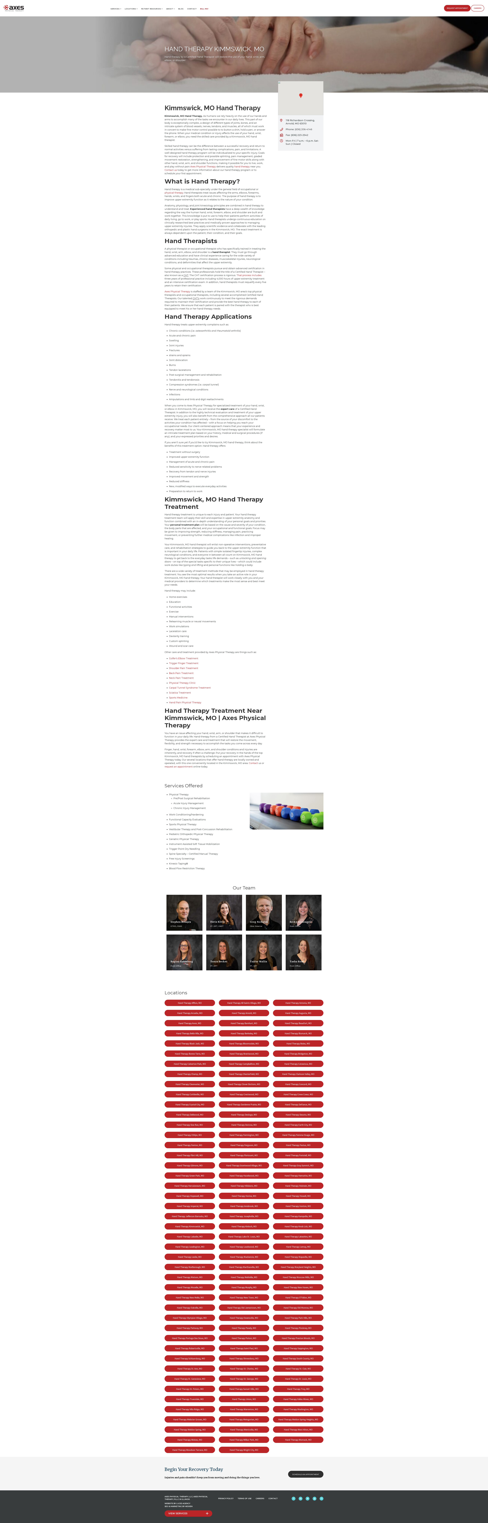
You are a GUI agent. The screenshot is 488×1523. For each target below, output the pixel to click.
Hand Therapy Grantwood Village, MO (244, 1165)
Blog (181, 9)
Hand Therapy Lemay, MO (298, 1246)
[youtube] (314, 1499)
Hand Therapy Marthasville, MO (244, 1267)
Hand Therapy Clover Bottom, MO (244, 1084)
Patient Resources (151, 9)
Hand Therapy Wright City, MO (244, 1449)
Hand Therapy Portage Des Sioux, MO (190, 1338)
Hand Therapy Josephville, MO (244, 1216)
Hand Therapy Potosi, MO (244, 1338)
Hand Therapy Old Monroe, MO (298, 1307)
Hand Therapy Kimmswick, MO (189, 1226)
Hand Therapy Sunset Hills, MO (244, 1389)
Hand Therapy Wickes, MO (189, 1439)
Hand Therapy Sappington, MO (298, 1348)
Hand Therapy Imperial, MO (190, 1206)
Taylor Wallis (258, 961)
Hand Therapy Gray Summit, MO (298, 1165)
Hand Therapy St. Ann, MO (189, 1368)
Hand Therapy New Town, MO (244, 1297)
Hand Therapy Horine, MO (244, 1195)
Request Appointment (457, 8)
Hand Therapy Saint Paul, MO (244, 1348)
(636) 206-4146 (303, 129)
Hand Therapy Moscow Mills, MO (298, 1277)
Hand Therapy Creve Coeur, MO (298, 1094)
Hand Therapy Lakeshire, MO (298, 1236)
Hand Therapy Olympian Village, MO (190, 1317)
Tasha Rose (297, 961)
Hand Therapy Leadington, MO (189, 1246)
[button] (300, 95)
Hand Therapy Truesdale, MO (190, 1399)
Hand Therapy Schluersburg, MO (190, 1358)
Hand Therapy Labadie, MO (190, 1236)
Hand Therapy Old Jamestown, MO (244, 1307)
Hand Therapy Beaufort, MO (298, 1023)
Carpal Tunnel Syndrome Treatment (190, 687)
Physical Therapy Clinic (182, 683)
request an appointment (179, 766)
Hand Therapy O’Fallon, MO (298, 1297)
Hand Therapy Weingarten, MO (243, 1419)
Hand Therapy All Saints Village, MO (244, 1002)
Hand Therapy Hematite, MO (298, 1175)
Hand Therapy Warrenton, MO (244, 1409)
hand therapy (242, 166)
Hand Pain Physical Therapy (185, 702)
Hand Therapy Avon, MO (189, 1023)
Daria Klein (217, 921)
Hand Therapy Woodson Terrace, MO (189, 1449)
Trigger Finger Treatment (183, 663)
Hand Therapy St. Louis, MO (298, 1378)
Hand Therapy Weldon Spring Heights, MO (298, 1419)
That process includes (249, 275)
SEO (166, 1506)
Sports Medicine (178, 697)
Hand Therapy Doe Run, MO (190, 1124)
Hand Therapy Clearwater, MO (190, 1084)
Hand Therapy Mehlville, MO (244, 1277)
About (169, 9)
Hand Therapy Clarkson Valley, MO (298, 1074)
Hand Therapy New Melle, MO (190, 1297)
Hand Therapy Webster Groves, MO (189, 1419)
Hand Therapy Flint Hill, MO (190, 1155)
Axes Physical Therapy (203, 166)
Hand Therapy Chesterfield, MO (244, 1074)
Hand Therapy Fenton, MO (189, 1145)
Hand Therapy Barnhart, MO (244, 1023)
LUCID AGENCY (183, 1503)
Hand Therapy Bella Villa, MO (189, 1033)
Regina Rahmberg (182, 961)
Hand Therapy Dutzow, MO (244, 1124)
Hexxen (189, 1506)
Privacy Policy (225, 1498)
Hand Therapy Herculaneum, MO (189, 1185)
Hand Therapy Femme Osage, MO (298, 1135)
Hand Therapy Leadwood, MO (244, 1246)
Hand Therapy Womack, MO (298, 1439)
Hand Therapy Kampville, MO (298, 1216)
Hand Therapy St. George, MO (244, 1378)
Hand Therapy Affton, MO (190, 1002)
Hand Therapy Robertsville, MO (189, 1348)
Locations (130, 9)
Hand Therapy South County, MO (298, 1358)
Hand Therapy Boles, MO (298, 1043)
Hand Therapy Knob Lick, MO (298, 1226)
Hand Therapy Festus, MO (298, 1145)
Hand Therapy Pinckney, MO (298, 1328)
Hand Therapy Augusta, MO (298, 1013)
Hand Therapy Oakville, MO (190, 1307)
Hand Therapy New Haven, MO (298, 1287)
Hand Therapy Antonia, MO (298, 1002)
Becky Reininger (300, 922)
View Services (177, 1513)
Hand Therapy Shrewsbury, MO (244, 1358)
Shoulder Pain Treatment (183, 668)
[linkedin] (300, 1499)
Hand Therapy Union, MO (244, 1399)
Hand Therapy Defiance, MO (298, 1104)
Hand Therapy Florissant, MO (244, 1155)
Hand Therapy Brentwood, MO (244, 1053)
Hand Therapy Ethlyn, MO (190, 1135)
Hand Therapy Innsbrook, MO (244, 1206)
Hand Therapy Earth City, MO (298, 1124)
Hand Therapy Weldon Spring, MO (190, 1429)
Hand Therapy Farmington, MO (244, 1135)
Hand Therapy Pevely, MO (244, 1328)
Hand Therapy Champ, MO (189, 1074)
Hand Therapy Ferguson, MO (243, 1145)
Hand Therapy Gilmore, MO (190, 1165)
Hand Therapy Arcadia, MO (189, 1013)
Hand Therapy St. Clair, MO (298, 1368)
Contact (192, 9)
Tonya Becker (218, 961)
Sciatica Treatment (180, 692)
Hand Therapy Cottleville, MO (190, 1094)
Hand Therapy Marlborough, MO (190, 1267)
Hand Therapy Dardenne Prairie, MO (244, 1104)
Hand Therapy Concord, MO (298, 1084)
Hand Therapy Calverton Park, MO (190, 1063)
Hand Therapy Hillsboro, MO (244, 1185)
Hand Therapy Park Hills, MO (298, 1317)
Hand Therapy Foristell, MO (298, 1155)
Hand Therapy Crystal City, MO (189, 1104)
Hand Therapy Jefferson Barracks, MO (190, 1216)
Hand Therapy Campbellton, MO (244, 1063)
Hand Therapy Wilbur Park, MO (244, 1439)
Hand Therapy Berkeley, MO (244, 1033)
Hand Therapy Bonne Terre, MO (190, 1053)
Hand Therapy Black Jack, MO (190, 1043)
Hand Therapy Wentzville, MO (244, 1429)
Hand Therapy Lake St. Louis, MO (244, 1236)
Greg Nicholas (259, 922)
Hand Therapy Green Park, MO (190, 1175)
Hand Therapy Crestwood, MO (244, 1094)
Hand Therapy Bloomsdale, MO (244, 1043)
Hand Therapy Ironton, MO (298, 1206)
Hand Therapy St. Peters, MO (190, 1389)
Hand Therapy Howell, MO (298, 1195)
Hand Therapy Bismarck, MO (298, 1033)
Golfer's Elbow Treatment (183, 658)
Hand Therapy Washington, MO (298, 1409)
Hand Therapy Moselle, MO (190, 1287)
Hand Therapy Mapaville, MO (298, 1256)
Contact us (171, 170)
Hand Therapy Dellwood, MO (189, 1114)
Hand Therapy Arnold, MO (244, 1013)
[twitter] (307, 1499)
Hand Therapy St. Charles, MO (244, 1368)
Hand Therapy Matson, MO (189, 1277)
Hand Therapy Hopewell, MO (189, 1195)
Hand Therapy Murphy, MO (243, 1287)
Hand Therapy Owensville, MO (244, 1317)
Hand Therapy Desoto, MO (298, 1114)
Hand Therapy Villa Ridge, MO (190, 1409)
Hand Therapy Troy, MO (298, 1389)
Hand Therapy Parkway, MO (190, 1328)
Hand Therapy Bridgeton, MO (298, 1053)
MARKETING (176, 1506)
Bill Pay (204, 9)
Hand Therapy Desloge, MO (244, 1114)
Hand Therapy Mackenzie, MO (244, 1256)
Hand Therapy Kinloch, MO (244, 1226)
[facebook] (293, 1499)
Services (115, 9)
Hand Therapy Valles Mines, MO (298, 1399)
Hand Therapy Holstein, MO (298, 1185)
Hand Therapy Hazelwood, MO (244, 1175)
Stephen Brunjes (181, 922)
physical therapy (174, 192)
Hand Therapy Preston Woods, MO (298, 1338)
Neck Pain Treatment (181, 678)
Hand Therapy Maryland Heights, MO (298, 1267)
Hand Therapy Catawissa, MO (298, 1063)
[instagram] (321, 1499)
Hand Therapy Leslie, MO (190, 1256)
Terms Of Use (244, 1498)
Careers (477, 8)
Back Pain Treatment (181, 673)
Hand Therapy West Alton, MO (298, 1429)
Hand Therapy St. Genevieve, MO (189, 1378)
